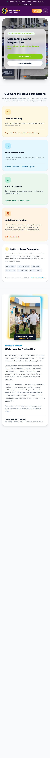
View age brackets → (38, 278)
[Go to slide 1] (22, 76)
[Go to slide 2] (25, 76)
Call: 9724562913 (25, 4)
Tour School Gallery (25, 63)
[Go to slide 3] (27, 76)
